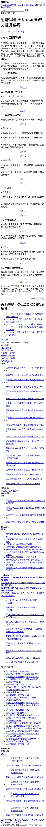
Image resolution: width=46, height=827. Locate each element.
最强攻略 (22, 5)
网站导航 (17, 822)
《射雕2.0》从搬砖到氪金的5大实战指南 (23, 547)
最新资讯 (13, 5)
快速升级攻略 (7, 350)
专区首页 (5, 5)
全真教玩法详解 (8, 353)
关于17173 (5, 820)
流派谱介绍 (6, 348)
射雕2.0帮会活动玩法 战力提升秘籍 (21, 557)
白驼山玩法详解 (8, 358)
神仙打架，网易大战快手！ (13, 593)
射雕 (8, 13)
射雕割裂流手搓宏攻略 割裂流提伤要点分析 (25, 560)
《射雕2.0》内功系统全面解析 (30, 324)
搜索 (26, 10)
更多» (3, 496)
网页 (6, 340)
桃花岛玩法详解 (8, 355)
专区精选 (38, 5)
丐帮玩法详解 (7, 361)
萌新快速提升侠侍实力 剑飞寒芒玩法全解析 (25, 549)
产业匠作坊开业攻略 (10, 491)
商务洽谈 (33, 820)
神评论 (21, 32)
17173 (3, 13)
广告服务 (24, 820)
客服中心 (8, 822)
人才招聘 (15, 820)
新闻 (13, 340)
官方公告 (30, 5)
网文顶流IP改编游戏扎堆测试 (13, 583)
